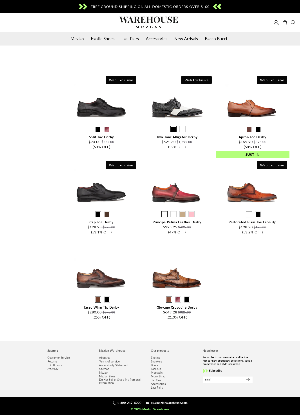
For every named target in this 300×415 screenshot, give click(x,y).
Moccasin (157, 372)
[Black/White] (173, 129)
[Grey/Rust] (173, 214)
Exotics (155, 357)
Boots (154, 365)
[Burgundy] (107, 129)
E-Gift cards (54, 365)
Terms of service (109, 361)
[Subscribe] (248, 379)
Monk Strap (158, 376)
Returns (52, 361)
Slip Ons (156, 380)
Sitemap (104, 369)
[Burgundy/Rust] (164, 214)
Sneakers (156, 361)
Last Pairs (157, 387)
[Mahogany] (249, 214)
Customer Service (58, 357)
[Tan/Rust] (182, 214)
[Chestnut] (98, 299)
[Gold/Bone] (182, 129)
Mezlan (103, 372)
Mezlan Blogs (107, 376)
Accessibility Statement (113, 365)
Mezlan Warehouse (155, 409)
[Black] (98, 129)
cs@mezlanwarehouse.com (169, 402)
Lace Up (156, 369)
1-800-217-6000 (129, 402)
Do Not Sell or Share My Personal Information (120, 381)
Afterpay (52, 369)
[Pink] (191, 214)
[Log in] (276, 22)
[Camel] (168, 299)
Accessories (158, 384)
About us (104, 357)
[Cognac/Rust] (249, 129)
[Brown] (107, 214)
